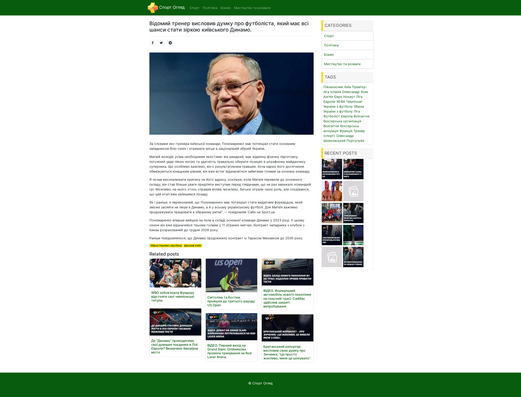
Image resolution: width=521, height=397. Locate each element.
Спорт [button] (194, 8)
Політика (331, 45)
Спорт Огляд (171, 7)
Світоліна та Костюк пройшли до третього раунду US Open (231, 301)
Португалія (355, 141)
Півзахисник (333, 87)
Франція (345, 131)
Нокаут (349, 97)
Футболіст (331, 116)
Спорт (329, 36)
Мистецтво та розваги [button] (252, 8)
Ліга (357, 111)
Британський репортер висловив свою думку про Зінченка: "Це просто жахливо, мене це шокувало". (287, 352)
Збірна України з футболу (166, 245)
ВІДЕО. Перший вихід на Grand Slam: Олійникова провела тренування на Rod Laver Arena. (229, 351)
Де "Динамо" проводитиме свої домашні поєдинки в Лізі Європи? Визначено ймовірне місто (174, 346)
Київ (347, 87)
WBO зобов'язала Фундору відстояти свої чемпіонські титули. (172, 296)
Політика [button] (210, 8)
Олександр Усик (355, 92)
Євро (338, 97)
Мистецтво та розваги (342, 64)
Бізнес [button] (226, 8)
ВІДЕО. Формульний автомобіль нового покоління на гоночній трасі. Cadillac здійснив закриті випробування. (287, 298)
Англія (328, 97)
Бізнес (329, 54)
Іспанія (335, 92)
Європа (347, 116)
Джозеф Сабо (192, 245)
